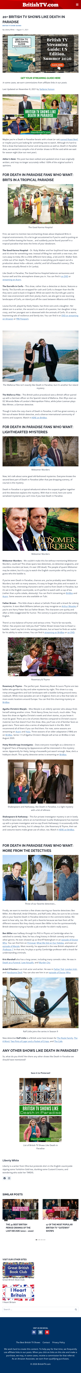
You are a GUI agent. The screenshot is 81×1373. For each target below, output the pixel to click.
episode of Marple (11, 946)
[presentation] (20, 1209)
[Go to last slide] (6, 1218)
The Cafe (58, 1041)
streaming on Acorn (12, 279)
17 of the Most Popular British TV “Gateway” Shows (59, 1227)
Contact (46, 1342)
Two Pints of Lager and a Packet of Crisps (30, 1041)
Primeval (31, 943)
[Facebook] (34, 1332)
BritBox (69, 593)
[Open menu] (77, 4)
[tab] (36, 1239)
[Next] (75, 1218)
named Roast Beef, (69, 139)
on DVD (64, 276)
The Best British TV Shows (28, 1342)
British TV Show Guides (12, 26)
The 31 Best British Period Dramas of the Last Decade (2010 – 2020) (20, 1227)
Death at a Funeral (11, 962)
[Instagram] (40, 1332)
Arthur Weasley (69, 606)
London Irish (71, 969)
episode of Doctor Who (59, 972)
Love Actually (27, 962)
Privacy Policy (58, 1342)
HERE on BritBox (39, 417)
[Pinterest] (47, 1332)
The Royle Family (65, 1038)
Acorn (5, 596)
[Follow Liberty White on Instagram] (9, 1178)
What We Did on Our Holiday (50, 943)
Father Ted (59, 969)
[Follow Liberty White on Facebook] (5, 1178)
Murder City (44, 962)
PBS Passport (22, 318)
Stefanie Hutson (47, 89)
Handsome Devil (14, 972)
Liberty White (9, 30)
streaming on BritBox (54, 632)
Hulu (28, 731)
